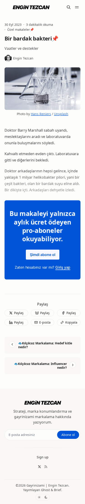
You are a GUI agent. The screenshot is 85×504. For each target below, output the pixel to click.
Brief (57, 490)
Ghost (45, 490)
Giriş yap (62, 267)
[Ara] (68, 7)
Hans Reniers (41, 114)
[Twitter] (39, 467)
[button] (43, 457)
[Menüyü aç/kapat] (76, 7)
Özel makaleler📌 (20, 29)
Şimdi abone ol (42, 254)
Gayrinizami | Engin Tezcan (47, 485)
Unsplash (61, 114)
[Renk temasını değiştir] (42, 497)
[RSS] (46, 467)
